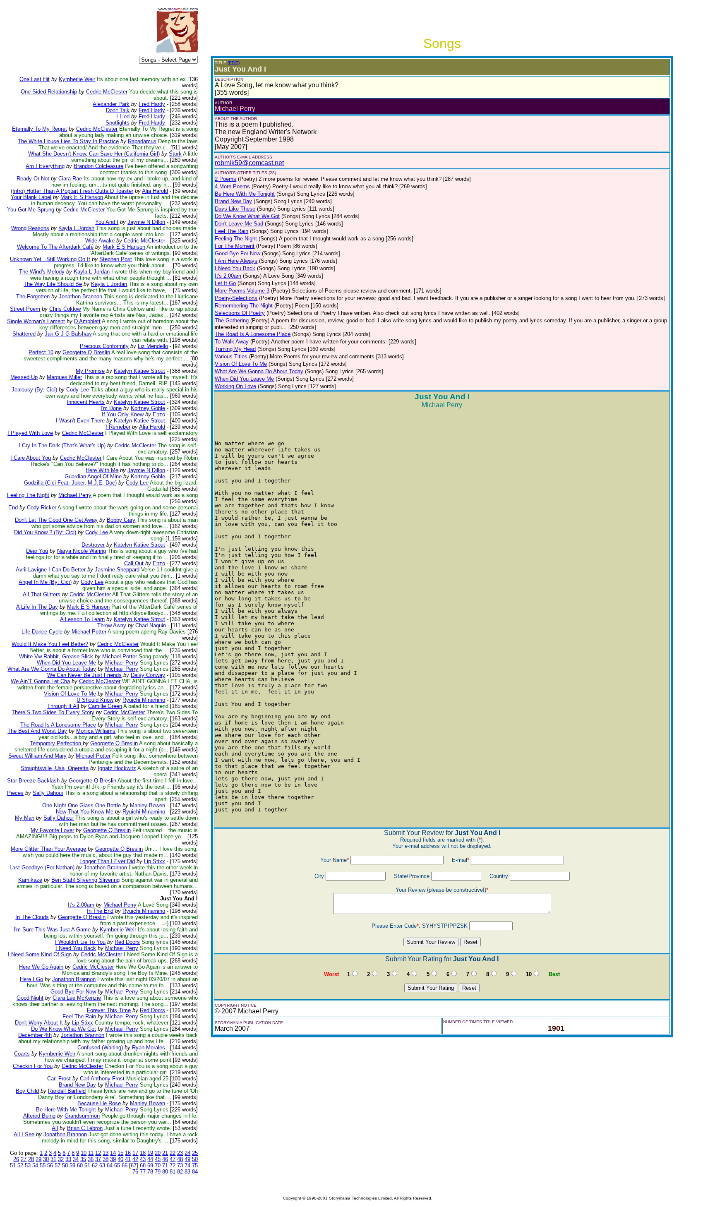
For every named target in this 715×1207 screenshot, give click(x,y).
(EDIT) (234, 62)
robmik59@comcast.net (249, 162)
